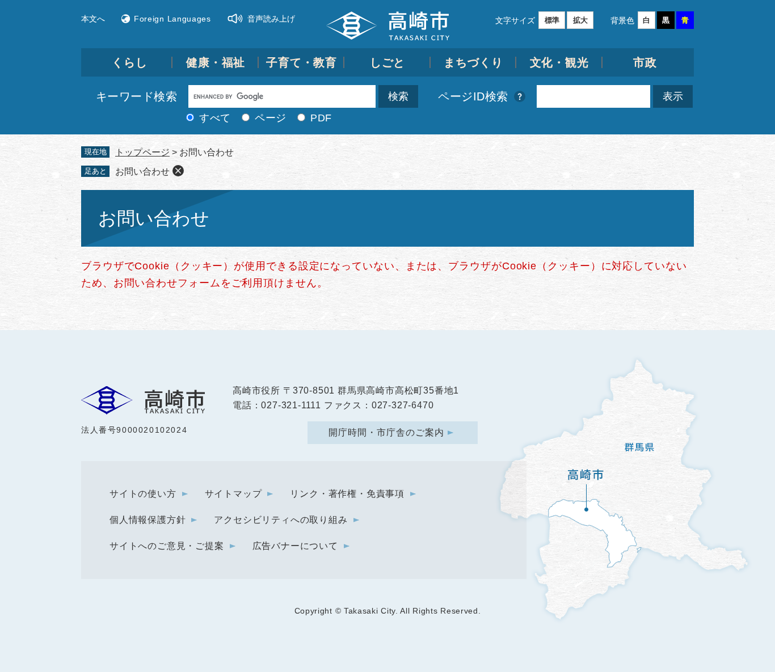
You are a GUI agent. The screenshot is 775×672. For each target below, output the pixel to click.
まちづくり (473, 62)
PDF (321, 118)
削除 (178, 170)
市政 (645, 62)
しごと (388, 62)
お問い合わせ (142, 171)
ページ (271, 118)
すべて (215, 118)
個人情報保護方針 (147, 520)
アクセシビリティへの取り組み (280, 520)
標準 (552, 20)
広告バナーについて (295, 546)
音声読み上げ (271, 18)
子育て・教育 (301, 62)
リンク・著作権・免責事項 (347, 493)
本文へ (93, 18)
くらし (130, 62)
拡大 (580, 20)
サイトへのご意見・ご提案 (166, 546)
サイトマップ (233, 493)
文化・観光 (559, 62)
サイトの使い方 (142, 493)
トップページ (142, 152)
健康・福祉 (216, 62)
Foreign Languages (172, 18)
